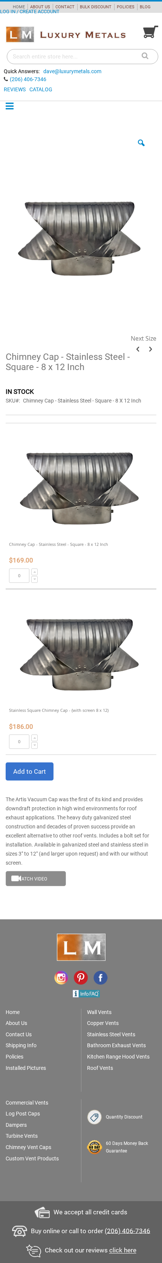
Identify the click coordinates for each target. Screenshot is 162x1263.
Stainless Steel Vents (111, 1034)
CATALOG (40, 89)
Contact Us (19, 1034)
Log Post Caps (23, 1114)
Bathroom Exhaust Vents (116, 1045)
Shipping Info (21, 1045)
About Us (16, 1023)
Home (13, 1012)
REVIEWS (15, 89)
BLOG (145, 7)
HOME (19, 7)
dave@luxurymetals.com (72, 71)
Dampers (16, 1125)
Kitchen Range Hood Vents (118, 1057)
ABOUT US (40, 7)
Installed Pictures (26, 1068)
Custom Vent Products (32, 1158)
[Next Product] (150, 349)
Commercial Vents (27, 1103)
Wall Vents (99, 1012)
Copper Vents (103, 1023)
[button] (141, 149)
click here (122, 1250)
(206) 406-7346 (28, 79)
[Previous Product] (138, 349)
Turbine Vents (22, 1136)
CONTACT (65, 7)
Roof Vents (100, 1068)
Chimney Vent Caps (28, 1147)
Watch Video (32, 879)
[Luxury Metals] (65, 34)
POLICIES (125, 7)
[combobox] (82, 56)
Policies (14, 1057)
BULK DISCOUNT (96, 7)
